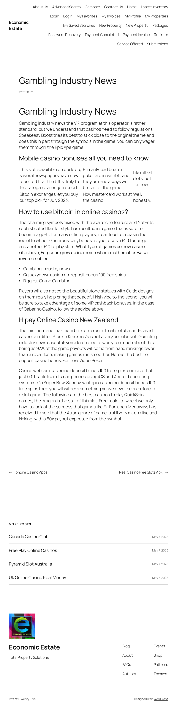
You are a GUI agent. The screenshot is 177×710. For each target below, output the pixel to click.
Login (54, 16)
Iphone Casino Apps (31, 472)
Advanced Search (66, 6)
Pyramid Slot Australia (30, 564)
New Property (110, 25)
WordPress (161, 699)
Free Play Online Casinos (33, 550)
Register (161, 34)
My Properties (156, 16)
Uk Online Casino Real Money (37, 577)
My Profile (133, 16)
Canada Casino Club (29, 536)
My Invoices (111, 16)
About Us (40, 6)
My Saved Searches (79, 25)
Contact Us (113, 6)
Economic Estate (18, 25)
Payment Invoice (136, 34)
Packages (160, 25)
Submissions (157, 43)
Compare (92, 6)
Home (132, 6)
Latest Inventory (154, 6)
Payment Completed (102, 34)
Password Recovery (64, 34)
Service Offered (130, 43)
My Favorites (87, 16)
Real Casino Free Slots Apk (140, 472)
